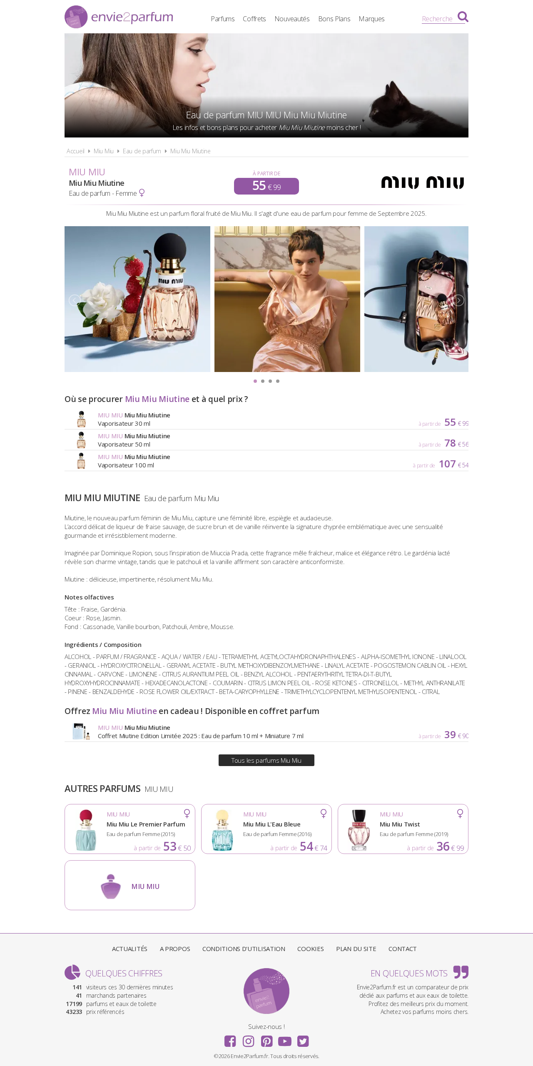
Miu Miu (104, 151)
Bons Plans (334, 18)
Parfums (223, 18)
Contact (403, 948)
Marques (372, 18)
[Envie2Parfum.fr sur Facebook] (230, 1038)
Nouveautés (292, 18)
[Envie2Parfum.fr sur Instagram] (248, 1038)
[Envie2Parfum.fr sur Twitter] (302, 1038)
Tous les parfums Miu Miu (266, 760)
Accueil (76, 151)
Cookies (310, 948)
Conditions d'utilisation (243, 948)
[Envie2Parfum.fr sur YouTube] (284, 1038)
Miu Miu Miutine (190, 151)
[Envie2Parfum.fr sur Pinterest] (266, 1038)
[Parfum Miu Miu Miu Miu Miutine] (137, 369)
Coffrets (254, 18)
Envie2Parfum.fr (119, 17)
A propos (175, 948)
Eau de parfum (142, 151)
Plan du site (356, 948)
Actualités (129, 948)
